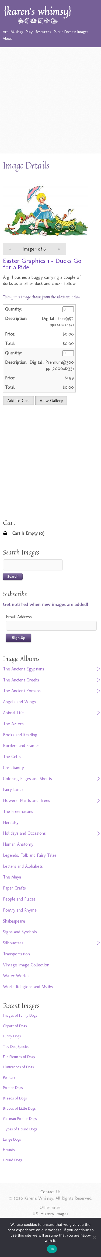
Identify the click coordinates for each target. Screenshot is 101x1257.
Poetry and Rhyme (20, 910)
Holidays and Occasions (24, 833)
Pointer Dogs (13, 1087)
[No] (94, 1237)
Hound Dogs (12, 1160)
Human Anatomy (18, 844)
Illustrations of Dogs (18, 1067)
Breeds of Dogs (15, 1098)
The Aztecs (13, 723)
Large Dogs (12, 1139)
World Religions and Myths (28, 986)
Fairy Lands (13, 789)
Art (5, 31)
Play (29, 31)
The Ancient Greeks (21, 680)
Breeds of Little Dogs (19, 1108)
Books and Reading (20, 734)
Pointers (9, 1077)
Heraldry (11, 822)
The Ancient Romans (22, 690)
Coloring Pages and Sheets (27, 778)
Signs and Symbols (20, 931)
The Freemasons (18, 811)
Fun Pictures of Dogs (19, 1056)
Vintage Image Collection (26, 964)
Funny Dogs (12, 1036)
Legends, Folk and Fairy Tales (30, 855)
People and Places (19, 899)
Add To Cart (18, 400)
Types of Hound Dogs (20, 1129)
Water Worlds (16, 975)
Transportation (16, 953)
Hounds (9, 1149)
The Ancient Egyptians (23, 669)
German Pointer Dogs (20, 1118)
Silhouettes (13, 942)
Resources (43, 31)
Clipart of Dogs (15, 1025)
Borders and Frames (21, 745)
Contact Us (50, 1191)
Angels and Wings (19, 701)
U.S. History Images (50, 1213)
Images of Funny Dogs (20, 1015)
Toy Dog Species (16, 1046)
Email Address (19, 616)
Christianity (13, 767)
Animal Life (13, 712)
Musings (17, 31)
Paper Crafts (14, 888)
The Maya (12, 877)
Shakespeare (14, 921)
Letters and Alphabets (23, 866)
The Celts (12, 756)
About (7, 38)
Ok (52, 1249)
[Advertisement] (50, 100)
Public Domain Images (71, 31)
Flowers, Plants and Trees (26, 800)
